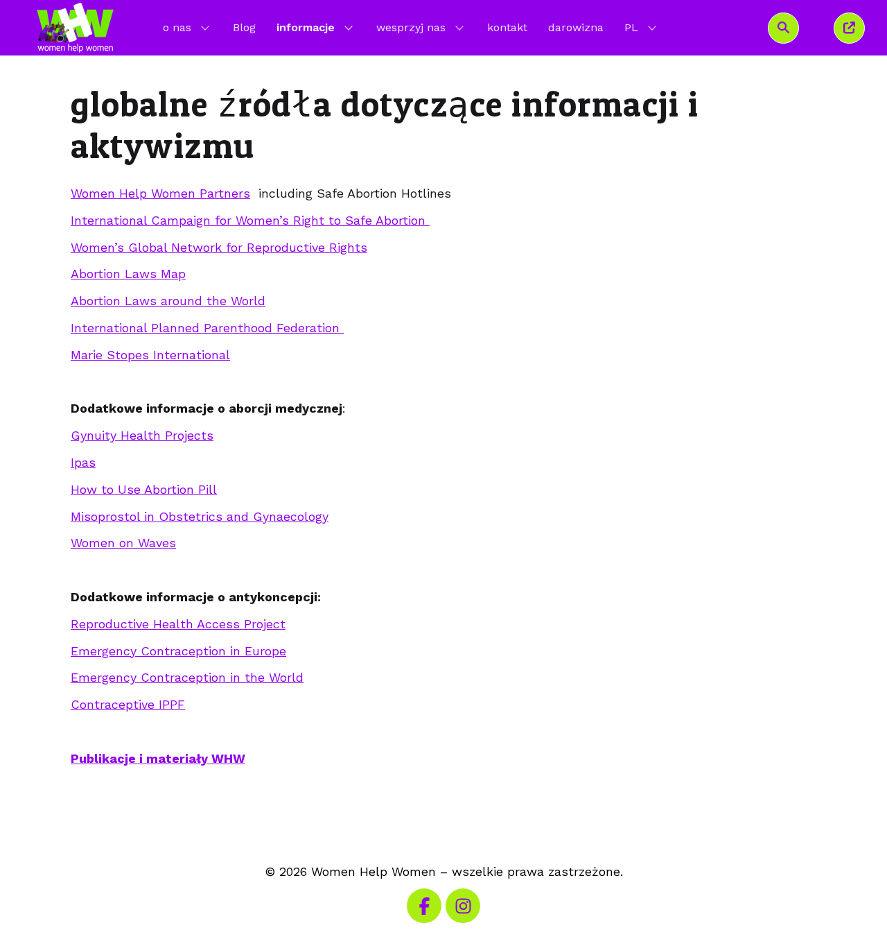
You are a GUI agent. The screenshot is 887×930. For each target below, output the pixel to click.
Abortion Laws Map (128, 273)
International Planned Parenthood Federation (207, 327)
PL (641, 27)
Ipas (83, 462)
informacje (305, 27)
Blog (244, 27)
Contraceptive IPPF (128, 704)
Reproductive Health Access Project (178, 624)
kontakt (507, 27)
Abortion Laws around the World (168, 300)
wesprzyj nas (411, 27)
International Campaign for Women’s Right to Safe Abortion (250, 220)
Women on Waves (123, 542)
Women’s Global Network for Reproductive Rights (219, 247)
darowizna (576, 27)
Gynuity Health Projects (142, 435)
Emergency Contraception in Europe (178, 651)
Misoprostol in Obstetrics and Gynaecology (199, 516)
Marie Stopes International (150, 354)
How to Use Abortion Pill (144, 489)
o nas (177, 27)
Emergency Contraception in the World (187, 677)
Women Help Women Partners (160, 193)
